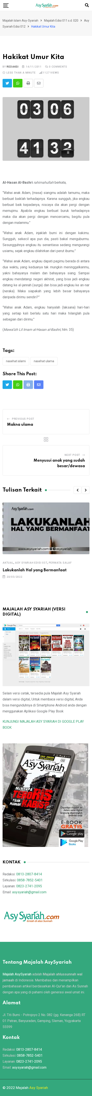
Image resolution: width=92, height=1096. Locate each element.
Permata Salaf (60, 562)
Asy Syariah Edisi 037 (31, 562)
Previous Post (23, 418)
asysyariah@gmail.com (29, 892)
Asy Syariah (38, 1088)
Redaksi (13, 66)
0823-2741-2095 (29, 886)
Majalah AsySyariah (17, 974)
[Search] (87, 5)
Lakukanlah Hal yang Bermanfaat (35, 570)
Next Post (72, 454)
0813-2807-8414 (29, 874)
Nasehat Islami (16, 361)
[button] (77, 490)
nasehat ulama (44, 361)
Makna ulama (20, 425)
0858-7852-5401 (30, 880)
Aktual (8, 562)
